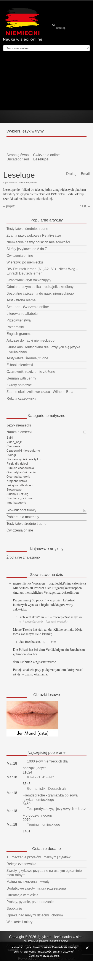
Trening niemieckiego (43, 824)
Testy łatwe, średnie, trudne (27, 229)
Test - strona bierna (21, 300)
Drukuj (70, 174)
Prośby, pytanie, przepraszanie (30, 902)
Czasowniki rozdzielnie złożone (30, 371)
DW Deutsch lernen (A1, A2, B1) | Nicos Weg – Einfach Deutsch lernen (42, 271)
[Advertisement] (46, 80)
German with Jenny (21, 378)
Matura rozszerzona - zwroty (28, 881)
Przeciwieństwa (18, 320)
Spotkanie (14, 908)
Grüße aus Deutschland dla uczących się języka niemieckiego (43, 349)
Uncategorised (17, 159)
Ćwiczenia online (46, 155)
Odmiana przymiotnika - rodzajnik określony (40, 287)
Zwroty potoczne (19, 385)
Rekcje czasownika (21, 864)
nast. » (85, 206)
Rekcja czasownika (21, 398)
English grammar (19, 334)
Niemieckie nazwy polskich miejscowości (38, 242)
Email (85, 174)
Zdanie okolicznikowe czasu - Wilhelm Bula (39, 392)
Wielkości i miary (19, 922)
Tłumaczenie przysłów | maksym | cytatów (38, 857)
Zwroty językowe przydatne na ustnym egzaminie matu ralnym (44, 873)
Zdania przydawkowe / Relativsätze (33, 235)
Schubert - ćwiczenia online (27, 307)
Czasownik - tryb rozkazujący (28, 280)
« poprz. (9, 206)
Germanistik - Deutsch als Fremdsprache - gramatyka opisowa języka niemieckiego (50, 794)
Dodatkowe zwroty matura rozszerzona (36, 888)
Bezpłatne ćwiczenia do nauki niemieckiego (40, 293)
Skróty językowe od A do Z (26, 249)
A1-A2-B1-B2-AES (41, 777)
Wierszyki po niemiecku (24, 262)
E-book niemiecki (19, 365)
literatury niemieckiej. (38, 198)
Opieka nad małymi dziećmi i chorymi (35, 915)
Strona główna (17, 155)
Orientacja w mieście (22, 895)
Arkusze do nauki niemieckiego (30, 340)
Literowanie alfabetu (22, 313)
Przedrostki (15, 327)
